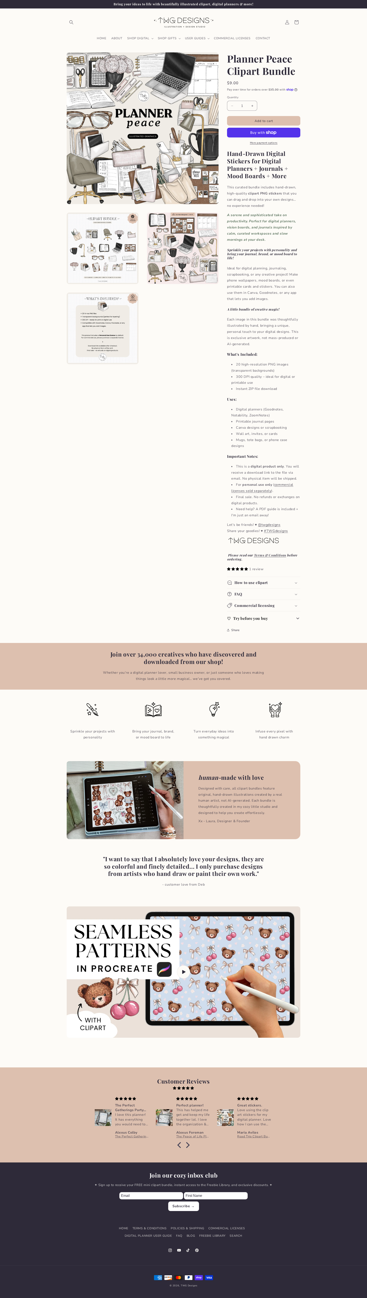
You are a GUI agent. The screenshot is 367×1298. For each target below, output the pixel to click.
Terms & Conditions (270, 555)
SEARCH (236, 1236)
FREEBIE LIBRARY (212, 1236)
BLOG (191, 1236)
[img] (183, 1088)
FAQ (179, 1236)
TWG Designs (189, 1285)
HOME (123, 1228)
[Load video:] (183, 972)
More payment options (264, 142)
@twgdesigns (269, 524)
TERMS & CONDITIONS (150, 1228)
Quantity (233, 97)
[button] (71, 22)
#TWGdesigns (276, 531)
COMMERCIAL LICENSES (226, 1228)
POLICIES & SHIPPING (187, 1228)
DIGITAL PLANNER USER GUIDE (148, 1236)
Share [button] (235, 630)
